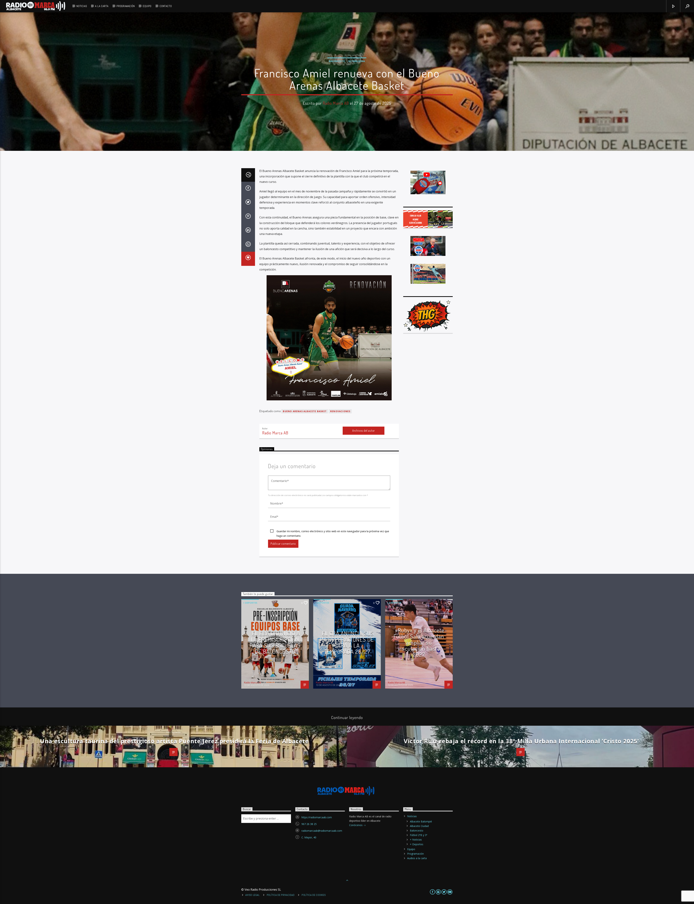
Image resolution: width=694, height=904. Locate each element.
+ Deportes (250, 602)
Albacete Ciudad (419, 826)
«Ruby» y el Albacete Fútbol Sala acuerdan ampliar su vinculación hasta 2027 (419, 642)
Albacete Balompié (421, 821)
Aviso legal (252, 895)
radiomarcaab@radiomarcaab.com (321, 830)
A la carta (101, 6)
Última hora (356, 61)
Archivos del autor (363, 430)
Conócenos (356, 825)
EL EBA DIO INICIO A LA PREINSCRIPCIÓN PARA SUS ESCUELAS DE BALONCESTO (275, 642)
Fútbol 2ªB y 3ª (418, 835)
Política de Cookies (314, 895)
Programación (126, 6)
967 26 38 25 (309, 824)
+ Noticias (416, 839)
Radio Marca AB (336, 103)
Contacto (166, 6)
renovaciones (340, 411)
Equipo (147, 6)
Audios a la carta (417, 858)
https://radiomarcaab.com (316, 817)
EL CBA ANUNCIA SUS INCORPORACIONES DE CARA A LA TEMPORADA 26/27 (347, 642)
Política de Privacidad (281, 895)
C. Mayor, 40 (308, 837)
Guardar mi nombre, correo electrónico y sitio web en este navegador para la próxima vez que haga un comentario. (333, 531)
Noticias (81, 6)
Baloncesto (337, 61)
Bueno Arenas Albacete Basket (305, 411)
